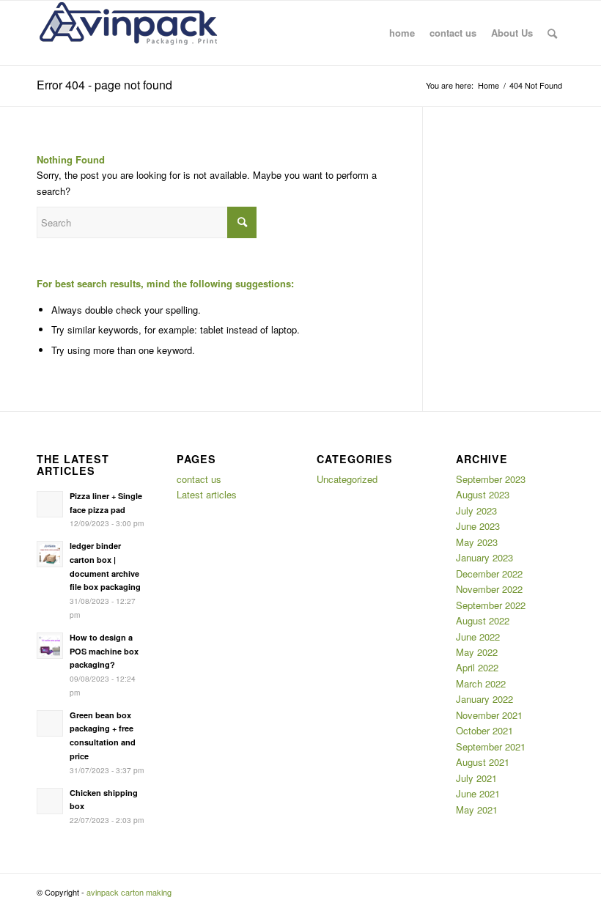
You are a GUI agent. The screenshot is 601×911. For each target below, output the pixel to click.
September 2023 (491, 479)
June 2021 (478, 793)
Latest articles (207, 494)
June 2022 (478, 636)
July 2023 (476, 510)
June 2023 (478, 526)
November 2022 (489, 589)
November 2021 (489, 715)
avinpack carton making (129, 892)
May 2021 (477, 809)
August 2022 (482, 620)
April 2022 (477, 667)
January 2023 (484, 557)
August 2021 (482, 762)
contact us (199, 479)
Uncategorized (347, 479)
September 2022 (491, 605)
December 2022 (489, 573)
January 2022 (484, 699)
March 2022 (481, 683)
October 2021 (484, 730)
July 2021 (476, 778)
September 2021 (491, 746)
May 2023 (477, 542)
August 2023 (482, 494)
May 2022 (477, 652)
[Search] (552, 33)
